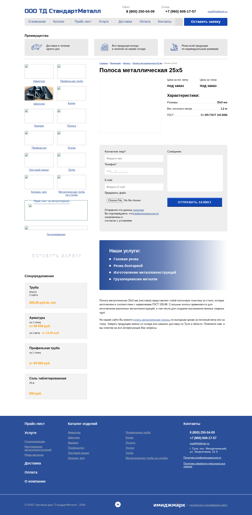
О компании (37, 21)
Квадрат (73, 442)
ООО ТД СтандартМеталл (63, 11)
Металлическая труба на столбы (147, 458)
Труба (129, 452)
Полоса (130, 442)
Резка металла (34, 454)
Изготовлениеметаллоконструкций (38, 448)
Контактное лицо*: (115, 151)
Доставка (125, 21)
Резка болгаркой (128, 266)
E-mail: (109, 180)
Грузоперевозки (35, 441)
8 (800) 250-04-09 (140, 11)
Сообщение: (174, 151)
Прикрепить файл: (116, 192)
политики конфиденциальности (146, 212)
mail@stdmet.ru (217, 11)
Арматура (74, 432)
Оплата (145, 21)
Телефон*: (111, 164)
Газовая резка (126, 259)
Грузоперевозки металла (135, 279)
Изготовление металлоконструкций (145, 272)
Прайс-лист (83, 21)
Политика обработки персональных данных (204, 465)
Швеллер (74, 437)
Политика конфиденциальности (202, 457)
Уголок (130, 447)
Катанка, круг (76, 458)
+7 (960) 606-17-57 (180, 11)
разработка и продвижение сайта (208, 505)
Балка (129, 437)
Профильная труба (138, 432)
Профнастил (76, 447)
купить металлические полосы (151, 319)
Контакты (164, 21)
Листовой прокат (78, 452)
